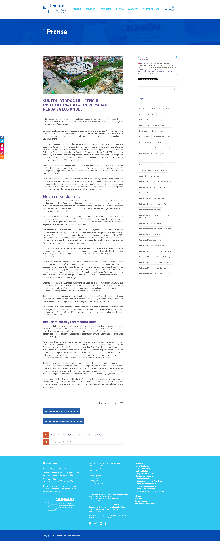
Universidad (155, 176)
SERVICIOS (90, 9)
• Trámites (139, 463)
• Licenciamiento (142, 466)
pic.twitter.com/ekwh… (164, 71)
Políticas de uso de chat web (146, 503)
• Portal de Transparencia (145, 483)
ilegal (162, 131)
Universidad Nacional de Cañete (150, 209)
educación (165, 125)
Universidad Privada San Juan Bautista (152, 268)
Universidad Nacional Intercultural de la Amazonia (156, 251)
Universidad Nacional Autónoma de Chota (153, 204)
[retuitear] (174, 74)
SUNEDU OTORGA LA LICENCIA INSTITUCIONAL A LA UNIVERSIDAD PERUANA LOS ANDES (75, 105)
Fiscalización (143, 131)
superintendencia (161, 170)
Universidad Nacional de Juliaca (150, 223)
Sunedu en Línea (145, 170)
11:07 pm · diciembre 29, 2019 (146, 74)
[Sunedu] (140, 61)
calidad (141, 108)
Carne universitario (154, 108)
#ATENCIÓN (144, 63)
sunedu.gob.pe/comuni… (146, 71)
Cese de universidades (147, 114)
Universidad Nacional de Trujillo (150, 240)
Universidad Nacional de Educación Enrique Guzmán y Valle (154, 216)
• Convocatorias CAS (144, 478)
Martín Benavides (145, 142)
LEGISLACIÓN (106, 9)
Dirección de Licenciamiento (60, 435)
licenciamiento (75, 435)
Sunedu (144, 57)
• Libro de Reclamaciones (145, 486)
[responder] (172, 74)
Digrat (162, 120)
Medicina (158, 142)
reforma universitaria (161, 148)
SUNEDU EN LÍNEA (151, 9)
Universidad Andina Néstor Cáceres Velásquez (155, 181)
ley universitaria (144, 136)
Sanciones (143, 159)
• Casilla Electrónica (143, 468)
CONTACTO (133, 9)
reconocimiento (144, 148)
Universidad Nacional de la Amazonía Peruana (155, 228)
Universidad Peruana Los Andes (90, 435)
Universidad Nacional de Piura (149, 234)
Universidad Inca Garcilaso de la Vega (152, 198)
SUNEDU (77, 9)
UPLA (103, 435)
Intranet (138, 496)
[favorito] (176, 74)
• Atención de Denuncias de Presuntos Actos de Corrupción (149, 490)
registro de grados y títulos (148, 153)
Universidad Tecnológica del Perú (150, 273)
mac (169, 136)
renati (164, 153)
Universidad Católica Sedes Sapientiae (152, 187)
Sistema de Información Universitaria (152, 164)
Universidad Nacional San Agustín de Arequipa (155, 257)
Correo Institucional (143, 501)
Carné (167, 108)
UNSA (168, 273)
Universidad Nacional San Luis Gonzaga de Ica (155, 262)
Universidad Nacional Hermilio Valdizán (152, 245)
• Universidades (141, 471)
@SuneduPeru (146, 59)
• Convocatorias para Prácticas (149, 481)
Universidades (144, 193)
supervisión (143, 176)
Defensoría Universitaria (147, 120)
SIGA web (138, 498)
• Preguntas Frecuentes (145, 473)
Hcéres (154, 131)
